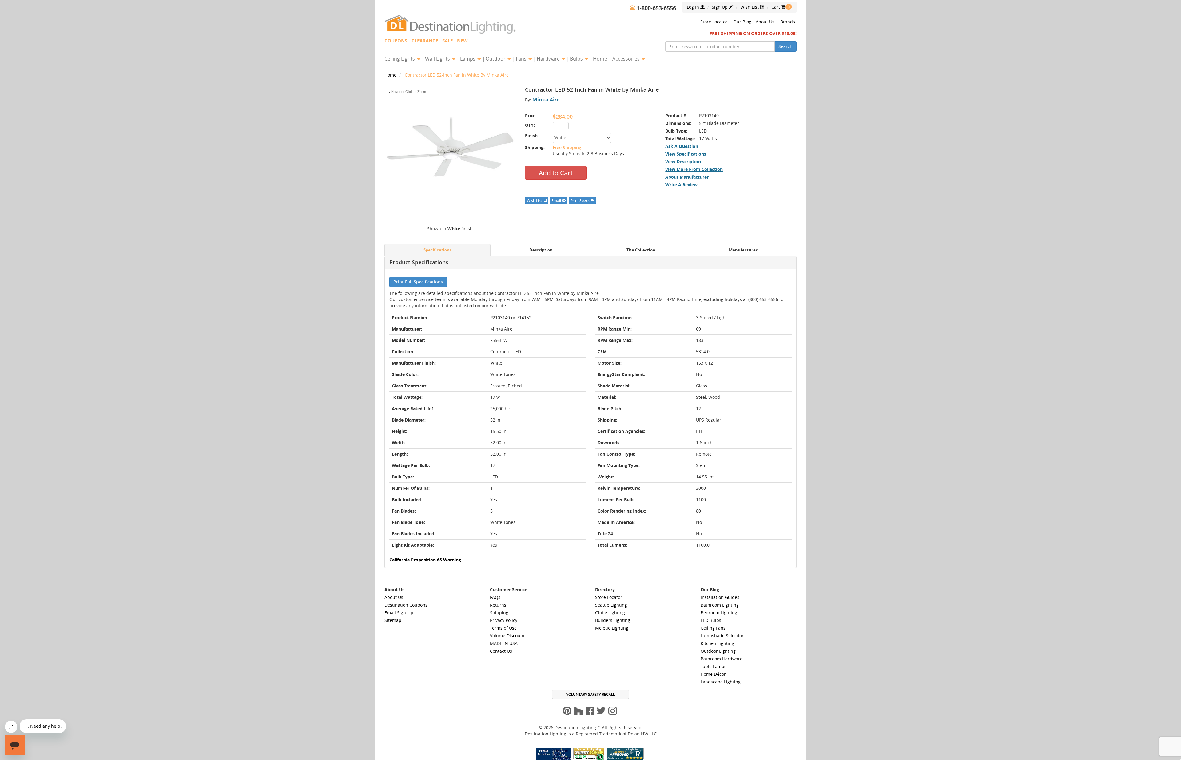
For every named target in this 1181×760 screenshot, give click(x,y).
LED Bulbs (711, 620)
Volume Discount (507, 636)
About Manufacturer (687, 177)
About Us (765, 22)
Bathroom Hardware (721, 659)
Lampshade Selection (723, 636)
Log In (693, 7)
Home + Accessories (617, 58)
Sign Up (720, 7)
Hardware (549, 58)
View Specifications (685, 154)
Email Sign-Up (398, 613)
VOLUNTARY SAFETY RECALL (590, 694)
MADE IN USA (504, 643)
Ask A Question (681, 146)
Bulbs (577, 58)
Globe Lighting (610, 613)
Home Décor (713, 674)
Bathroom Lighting (720, 605)
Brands (787, 22)
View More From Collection (694, 169)
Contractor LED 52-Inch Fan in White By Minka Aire (457, 75)
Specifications (437, 250)
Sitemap (392, 620)
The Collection (640, 250)
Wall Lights (438, 58)
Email (556, 200)
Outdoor (496, 58)
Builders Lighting (612, 620)
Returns (498, 605)
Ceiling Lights (400, 58)
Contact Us (501, 651)
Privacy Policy (503, 620)
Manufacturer (743, 250)
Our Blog (742, 22)
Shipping (499, 613)
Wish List (750, 7)
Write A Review (681, 185)
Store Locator (713, 22)
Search (785, 46)
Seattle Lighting (611, 605)
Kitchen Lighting (717, 643)
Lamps (468, 58)
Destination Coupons (405, 605)
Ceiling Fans (713, 628)
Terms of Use (503, 628)
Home (391, 75)
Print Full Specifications (418, 282)
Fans (522, 58)
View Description (683, 161)
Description (541, 250)
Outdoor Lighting (718, 651)
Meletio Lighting (611, 628)
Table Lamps (713, 666)
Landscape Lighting (721, 682)
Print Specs (580, 200)
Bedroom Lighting (719, 613)
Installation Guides (720, 597)
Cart (778, 7)
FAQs (495, 597)
